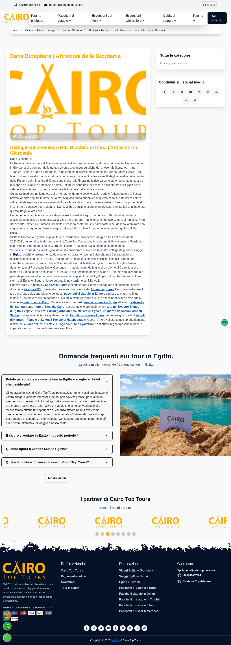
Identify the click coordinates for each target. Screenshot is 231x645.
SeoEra (115, 640)
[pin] (208, 92)
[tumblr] (199, 92)
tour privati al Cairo (36, 302)
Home (15, 30)
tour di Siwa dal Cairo (49, 306)
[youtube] (190, 92)
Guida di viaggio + (169, 18)
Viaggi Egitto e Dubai (133, 576)
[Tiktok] (195, 100)
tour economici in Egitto (100, 302)
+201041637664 (29, 4)
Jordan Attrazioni (72, 30)
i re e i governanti (85, 324)
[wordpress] (216, 92)
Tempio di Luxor (38, 319)
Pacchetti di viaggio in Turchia (139, 599)
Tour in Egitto (70, 587)
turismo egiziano (102, 289)
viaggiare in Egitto (55, 284)
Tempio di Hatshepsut (68, 319)
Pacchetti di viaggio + (66, 18)
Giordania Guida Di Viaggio (40, 30)
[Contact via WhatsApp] (7, 626)
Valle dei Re (34, 324)
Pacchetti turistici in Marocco (139, 611)
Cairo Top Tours (72, 570)
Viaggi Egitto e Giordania (136, 570)
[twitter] (182, 92)
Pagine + (198, 18)
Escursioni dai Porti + (102, 18)
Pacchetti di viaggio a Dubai (138, 587)
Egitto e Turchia (130, 582)
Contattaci (68, 582)
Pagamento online (73, 576)
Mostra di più (57, 478)
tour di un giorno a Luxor (87, 315)
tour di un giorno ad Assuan (62, 311)
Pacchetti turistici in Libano (137, 605)
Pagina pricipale (37, 18)
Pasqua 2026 (32, 289)
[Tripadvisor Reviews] (224, 322)
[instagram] (173, 92)
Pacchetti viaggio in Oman (137, 593)
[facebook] (164, 92)
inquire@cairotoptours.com (66, 4)
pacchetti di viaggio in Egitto (83, 293)
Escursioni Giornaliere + (135, 18)
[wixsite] (186, 100)
